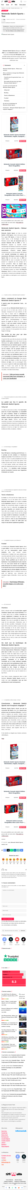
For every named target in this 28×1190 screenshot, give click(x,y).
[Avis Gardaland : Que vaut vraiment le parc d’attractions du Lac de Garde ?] (23, 1046)
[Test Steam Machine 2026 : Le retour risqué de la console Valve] (23, 1032)
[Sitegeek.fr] (10, 1)
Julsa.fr (3, 1142)
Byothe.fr (3, 1144)
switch (3, 844)
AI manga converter (6, 1089)
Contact (3, 1157)
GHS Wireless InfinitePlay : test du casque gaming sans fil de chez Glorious (9, 1039)
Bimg (2, 1078)
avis (9, 842)
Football (6, 98)
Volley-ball (6, 90)
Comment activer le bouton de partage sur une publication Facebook (12, 1067)
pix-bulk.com (4, 1073)
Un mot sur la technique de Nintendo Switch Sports (10, 104)
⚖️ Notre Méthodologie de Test (5, 1162)
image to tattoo (5, 1060)
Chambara (6, 100)
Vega (4, 19)
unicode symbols (5, 1065)
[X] (11, 941)
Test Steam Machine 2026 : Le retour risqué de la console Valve (9, 1031)
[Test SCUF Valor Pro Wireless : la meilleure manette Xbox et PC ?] (23, 996)
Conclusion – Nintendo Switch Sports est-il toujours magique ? (14, 108)
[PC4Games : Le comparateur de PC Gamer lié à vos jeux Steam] (23, 1025)
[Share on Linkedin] (15, 1187)
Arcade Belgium (5, 1138)
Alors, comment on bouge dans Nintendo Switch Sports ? (13, 73)
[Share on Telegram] (21, 1187)
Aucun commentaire (21, 19)
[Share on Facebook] (6, 1187)
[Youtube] (17, 941)
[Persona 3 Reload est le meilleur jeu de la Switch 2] (23, 1010)
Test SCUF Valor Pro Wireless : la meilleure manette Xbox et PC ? (9, 996)
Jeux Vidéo (4, 10)
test (6, 844)
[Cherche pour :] (11, 930)
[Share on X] (9, 1187)
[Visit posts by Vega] (2, 870)
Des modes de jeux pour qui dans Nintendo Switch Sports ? (12, 82)
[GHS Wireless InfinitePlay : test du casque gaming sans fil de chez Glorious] (23, 1039)
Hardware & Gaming (5, 1026)
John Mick (4, 1094)
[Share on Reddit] (18, 1187)
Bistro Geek (4, 1135)
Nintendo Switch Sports (17, 842)
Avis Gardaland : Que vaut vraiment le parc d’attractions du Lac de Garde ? (8, 1046)
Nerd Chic (4, 1131)
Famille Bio (4, 1133)
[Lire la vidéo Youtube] (14, 211)
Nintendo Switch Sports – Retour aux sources (12, 69)
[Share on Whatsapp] (12, 1187)
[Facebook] (26, 870)
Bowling (6, 92)
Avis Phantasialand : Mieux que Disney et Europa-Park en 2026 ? (9, 1017)
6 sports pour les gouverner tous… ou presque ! (14, 78)
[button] (2, 1)
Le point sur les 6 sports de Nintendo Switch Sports (10, 86)
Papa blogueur (5, 1146)
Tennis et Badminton (9, 95)
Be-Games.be (5, 1136)
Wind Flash (4, 1083)
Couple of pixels (5, 1140)
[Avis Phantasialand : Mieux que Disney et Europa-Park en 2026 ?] (23, 1017)
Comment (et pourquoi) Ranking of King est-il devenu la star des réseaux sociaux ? (13, 1096)
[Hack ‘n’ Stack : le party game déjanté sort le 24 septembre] (23, 1003)
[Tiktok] (24, 941)
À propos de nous (6, 1155)
